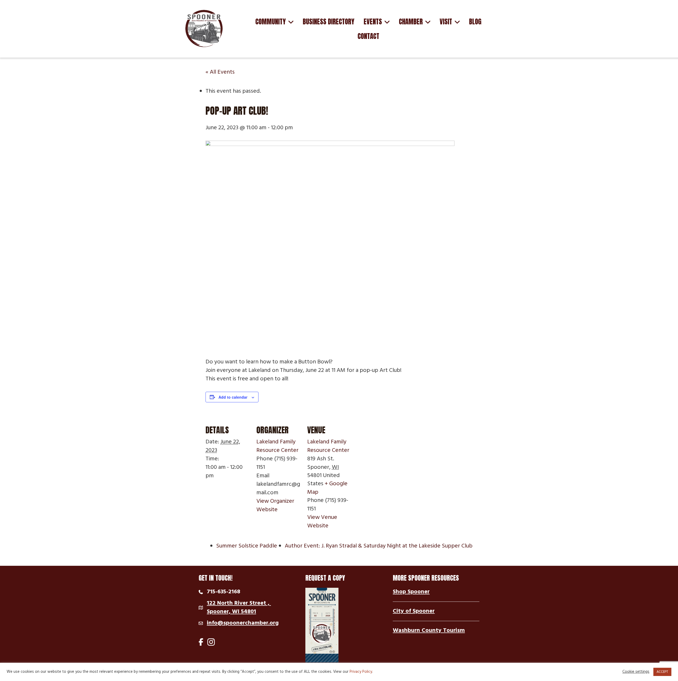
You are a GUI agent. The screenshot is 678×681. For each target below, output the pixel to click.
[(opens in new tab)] (321, 625)
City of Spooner (414, 611)
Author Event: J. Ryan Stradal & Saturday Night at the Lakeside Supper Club (378, 546)
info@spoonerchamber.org (243, 623)
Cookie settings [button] (635, 672)
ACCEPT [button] (662, 672)
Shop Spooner (411, 592)
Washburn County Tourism (429, 630)
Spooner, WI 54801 (239, 607)
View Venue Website (322, 522)
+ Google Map (327, 488)
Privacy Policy (361, 672)
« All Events (220, 72)
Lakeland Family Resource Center (277, 446)
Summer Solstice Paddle (246, 546)
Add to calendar (232, 397)
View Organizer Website (275, 505)
